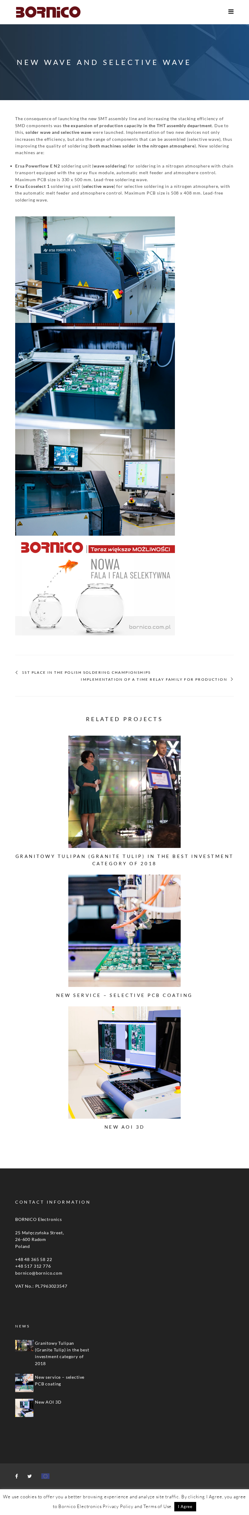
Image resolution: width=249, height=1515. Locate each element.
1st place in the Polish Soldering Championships (86, 672)
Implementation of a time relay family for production (154, 679)
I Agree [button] (185, 1506)
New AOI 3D (124, 1127)
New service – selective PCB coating (124, 995)
